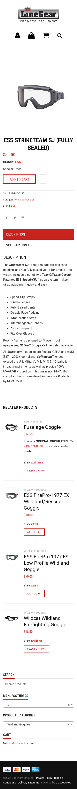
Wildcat (37, 640)
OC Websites (63, 782)
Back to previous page (22, 52)
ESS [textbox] (37, 705)
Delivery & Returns (28, 782)
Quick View (11, 428)
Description (15, 234)
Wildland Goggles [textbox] (37, 724)
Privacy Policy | (45, 777)
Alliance (38, 462)
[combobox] (38, 705)
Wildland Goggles (24, 199)
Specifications (17, 245)
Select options (36, 470)
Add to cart (19, 179)
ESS (18, 162)
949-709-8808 (33, 446)
